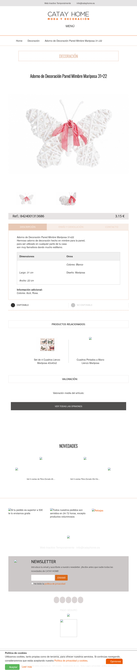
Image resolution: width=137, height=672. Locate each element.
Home (19, 40)
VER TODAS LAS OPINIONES (68, 406)
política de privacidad (55, 583)
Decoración (34, 40)
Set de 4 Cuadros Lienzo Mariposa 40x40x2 (36, 361)
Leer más (27, 666)
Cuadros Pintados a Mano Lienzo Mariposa (80, 361)
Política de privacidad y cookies (70, 660)
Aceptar (13, 667)
